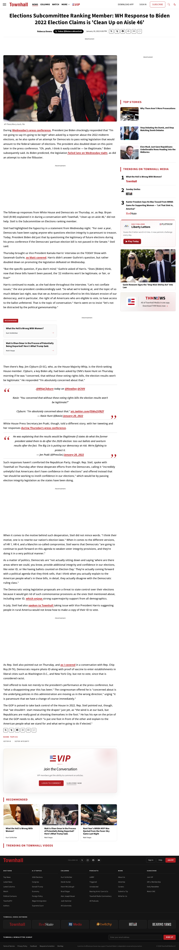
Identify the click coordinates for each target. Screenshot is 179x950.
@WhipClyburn (45, 388)
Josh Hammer (66, 901)
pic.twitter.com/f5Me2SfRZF (87, 411)
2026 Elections (37, 877)
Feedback (33, 946)
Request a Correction (47, 946)
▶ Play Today (132, 241)
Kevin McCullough (67, 886)
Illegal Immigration (39, 901)
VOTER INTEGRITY (22, 741)
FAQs (160, 860)
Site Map (60, 946)
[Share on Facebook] (123, 31)
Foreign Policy (37, 896)
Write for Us (122, 896)
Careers (121, 886)
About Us (121, 877)
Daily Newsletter (153, 886)
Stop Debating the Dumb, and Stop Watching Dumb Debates (157, 129)
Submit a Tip (123, 891)
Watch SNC (151, 891)
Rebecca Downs (44, 31)
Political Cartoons (10, 896)
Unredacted (94, 886)
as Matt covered (36, 257)
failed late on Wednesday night (87, 153)
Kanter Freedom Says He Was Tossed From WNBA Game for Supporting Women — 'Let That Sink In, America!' (149, 205)
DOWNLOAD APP (126, 4)
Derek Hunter (66, 882)
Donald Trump (37, 886)
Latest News (7, 882)
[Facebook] (93, 860)
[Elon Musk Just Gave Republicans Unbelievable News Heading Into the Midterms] (129, 152)
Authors (6, 905)
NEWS (35, 4)
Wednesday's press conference (31, 130)
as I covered (67, 664)
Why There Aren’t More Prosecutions (157, 108)
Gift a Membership (154, 882)
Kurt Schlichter (11, 837)
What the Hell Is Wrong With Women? (19, 830)
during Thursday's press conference (43, 428)
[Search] (168, 4)
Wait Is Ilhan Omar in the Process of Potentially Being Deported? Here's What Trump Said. (60, 831)
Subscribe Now (74, 783)
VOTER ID (7, 741)
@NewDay (71, 388)
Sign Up (169, 937)
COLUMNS (45, 4)
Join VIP (171, 860)
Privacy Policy (22, 946)
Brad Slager (65, 891)
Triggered (93, 882)
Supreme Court (37, 905)
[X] (82, 860)
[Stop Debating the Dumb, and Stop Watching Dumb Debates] (129, 133)
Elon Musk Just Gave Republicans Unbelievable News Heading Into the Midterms (158, 150)
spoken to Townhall (41, 605)
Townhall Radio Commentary (100, 896)
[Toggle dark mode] (174, 4)
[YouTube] (99, 860)
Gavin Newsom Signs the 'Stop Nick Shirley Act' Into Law (148, 286)
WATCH (55, 4)
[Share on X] (111, 31)
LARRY (92, 877)
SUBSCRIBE (157, 4)
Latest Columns (9, 886)
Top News (6, 877)
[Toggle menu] (4, 4)
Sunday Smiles (133, 189)
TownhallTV (7, 901)
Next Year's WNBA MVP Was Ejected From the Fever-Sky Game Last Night (96, 831)
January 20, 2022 (73, 415)
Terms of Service (9, 946)
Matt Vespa (48, 837)
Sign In (150, 860)
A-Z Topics (37, 871)
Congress (35, 882)
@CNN (81, 388)
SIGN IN (142, 4)
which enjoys (34, 598)
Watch (5, 891)
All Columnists (66, 905)
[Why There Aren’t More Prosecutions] (129, 114)
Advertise (121, 882)
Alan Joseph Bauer (68, 896)
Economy (35, 891)
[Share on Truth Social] (117, 31)
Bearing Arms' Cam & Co (99, 891)
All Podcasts (94, 901)
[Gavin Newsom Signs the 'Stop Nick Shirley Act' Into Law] (148, 265)
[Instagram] (87, 860)
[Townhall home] (13, 860)
